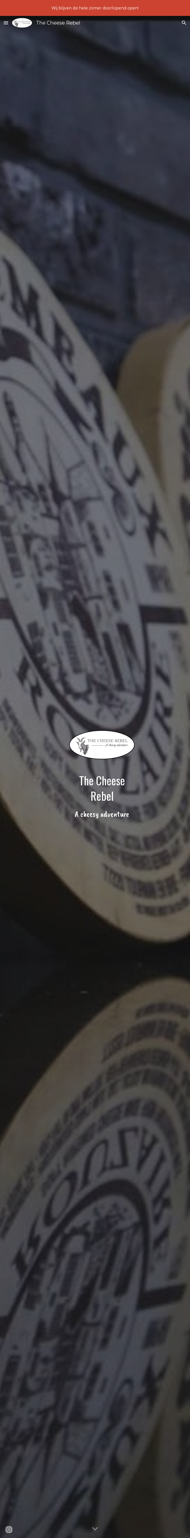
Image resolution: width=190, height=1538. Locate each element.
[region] (95, 8)
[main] (101, 796)
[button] (6, 23)
